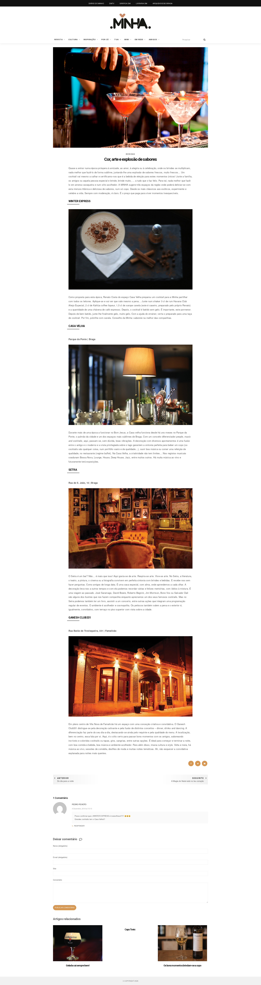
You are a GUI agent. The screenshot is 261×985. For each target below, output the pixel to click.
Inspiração (89, 39)
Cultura (73, 39)
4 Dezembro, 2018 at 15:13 (82, 808)
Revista (58, 39)
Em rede (139, 39)
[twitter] (198, 763)
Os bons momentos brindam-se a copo (182, 965)
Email (60, 857)
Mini (126, 39)
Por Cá (105, 39)
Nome (60, 846)
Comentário (57, 880)
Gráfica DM (125, 3)
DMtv (111, 3)
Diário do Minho (96, 3)
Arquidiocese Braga (163, 3)
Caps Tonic (130, 929)
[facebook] (191, 763)
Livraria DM (141, 3)
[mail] (204, 763)
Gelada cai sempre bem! (77, 965)
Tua (116, 39)
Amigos (153, 39)
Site (54, 868)
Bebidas (130, 154)
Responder (79, 826)
